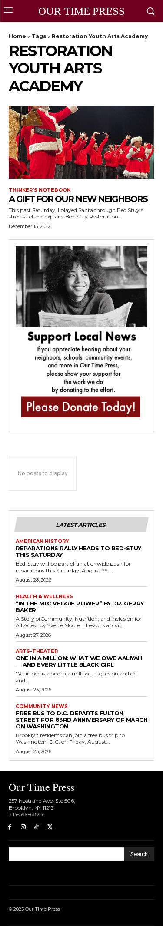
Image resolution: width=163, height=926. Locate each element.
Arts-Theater (37, 651)
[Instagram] (23, 827)
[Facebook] (9, 827)
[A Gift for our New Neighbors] (81, 142)
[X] (49, 827)
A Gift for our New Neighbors (78, 199)
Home (17, 36)
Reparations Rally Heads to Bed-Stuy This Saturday (78, 551)
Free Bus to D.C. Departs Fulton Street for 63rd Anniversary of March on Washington (81, 720)
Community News (42, 706)
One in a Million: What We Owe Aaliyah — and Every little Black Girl (79, 661)
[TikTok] (36, 827)
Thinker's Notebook (39, 190)
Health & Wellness (44, 596)
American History (42, 541)
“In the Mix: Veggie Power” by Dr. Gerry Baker (80, 606)
